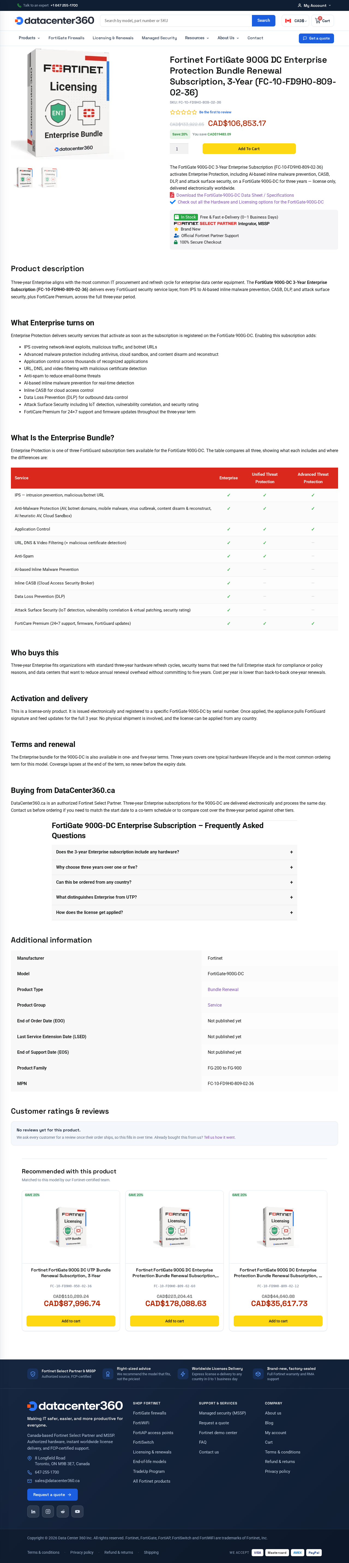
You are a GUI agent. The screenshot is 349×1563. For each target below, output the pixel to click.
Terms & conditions (282, 1452)
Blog (269, 1423)
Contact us (209, 1452)
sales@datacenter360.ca (57, 1481)
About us (273, 1413)
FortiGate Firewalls (67, 37)
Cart (269, 1442)
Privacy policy (277, 1471)
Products (27, 38)
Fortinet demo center (218, 1433)
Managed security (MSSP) (222, 1413)
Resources (194, 38)
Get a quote (319, 38)
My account (275, 1433)
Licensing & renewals (152, 1452)
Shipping (151, 1552)
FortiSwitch (143, 1442)
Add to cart (249, 148)
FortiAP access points (153, 1433)
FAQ (202, 1442)
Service (215, 1005)
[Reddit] (63, 1511)
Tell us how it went (219, 1137)
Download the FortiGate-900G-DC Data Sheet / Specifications (235, 195)
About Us (226, 38)
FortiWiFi (141, 1423)
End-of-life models (149, 1461)
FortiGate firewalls (149, 1413)
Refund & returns (280, 1461)
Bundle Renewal (223, 989)
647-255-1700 (47, 1472)
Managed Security (159, 37)
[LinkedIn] (33, 1511)
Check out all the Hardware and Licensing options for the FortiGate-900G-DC (251, 202)
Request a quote (49, 1494)
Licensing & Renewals (113, 37)
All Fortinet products (151, 1481)
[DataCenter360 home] (54, 21)
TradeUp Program (149, 1471)
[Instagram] (48, 1511)
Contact (255, 37)
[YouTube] (77, 1511)
